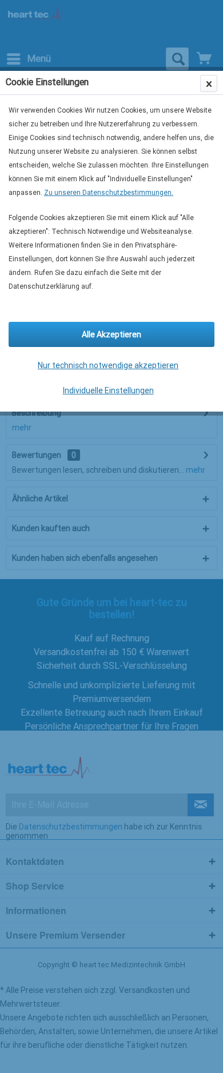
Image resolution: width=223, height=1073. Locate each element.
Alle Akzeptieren (111, 334)
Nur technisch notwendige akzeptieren (108, 365)
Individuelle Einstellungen (108, 390)
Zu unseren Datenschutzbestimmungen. (108, 193)
